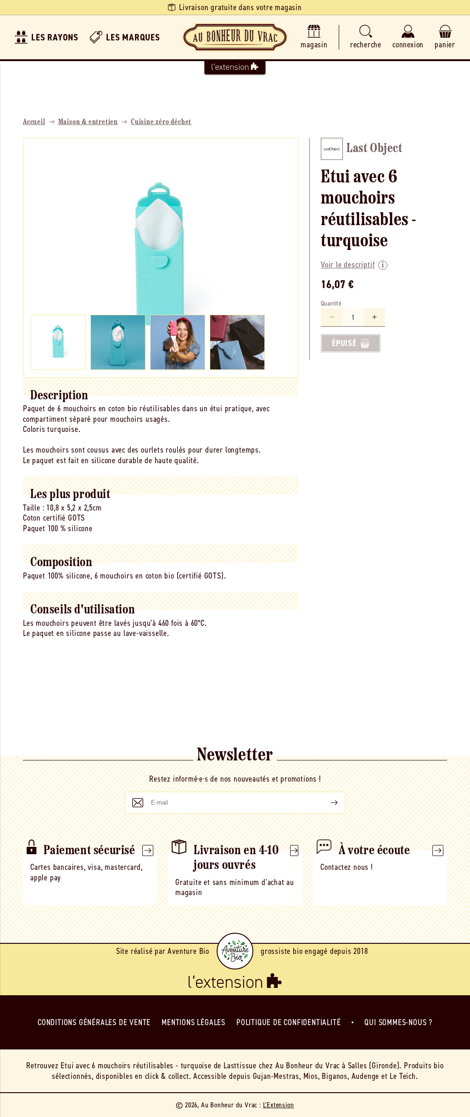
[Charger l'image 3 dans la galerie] (178, 342)
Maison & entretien (88, 122)
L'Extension (278, 1105)
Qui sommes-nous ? (398, 1022)
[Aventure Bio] (235, 951)
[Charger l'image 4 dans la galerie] (237, 342)
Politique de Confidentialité (288, 1022)
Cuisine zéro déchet (161, 122)
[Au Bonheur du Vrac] (235, 37)
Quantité (331, 303)
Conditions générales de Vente (94, 1022)
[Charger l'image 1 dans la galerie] (58, 342)
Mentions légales (193, 1022)
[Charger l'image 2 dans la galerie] (118, 342)
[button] (365, 37)
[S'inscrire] (327, 803)
